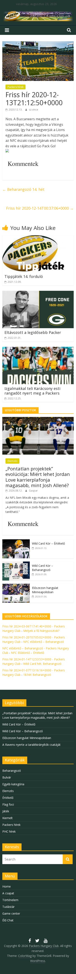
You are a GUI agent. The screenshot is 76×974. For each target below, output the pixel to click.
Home (6, 886)
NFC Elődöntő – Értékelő (27, 653)
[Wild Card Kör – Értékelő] (16, 542)
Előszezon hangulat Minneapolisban (45, 590)
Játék (5, 811)
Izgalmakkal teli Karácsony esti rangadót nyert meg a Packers (32, 391)
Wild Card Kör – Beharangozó (42, 568)
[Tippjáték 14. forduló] (34, 237)
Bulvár (6, 777)
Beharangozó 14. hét (23, 189)
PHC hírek (9, 831)
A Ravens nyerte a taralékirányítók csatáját (31, 745)
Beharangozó (11, 771)
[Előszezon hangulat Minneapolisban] (16, 586)
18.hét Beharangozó (37, 675)
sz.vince (33, 109)
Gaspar (33, 490)
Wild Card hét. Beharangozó (42, 664)
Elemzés (12, 461)
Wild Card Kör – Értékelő (48, 543)
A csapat (8, 893)
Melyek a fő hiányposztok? (41, 631)
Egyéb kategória (13, 784)
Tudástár (8, 907)
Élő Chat (8, 920)
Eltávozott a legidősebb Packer (32, 332)
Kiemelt (7, 818)
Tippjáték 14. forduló (23, 276)
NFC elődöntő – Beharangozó (43, 642)
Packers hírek (15, 87)
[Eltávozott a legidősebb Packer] (38, 293)
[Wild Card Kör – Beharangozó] (16, 564)
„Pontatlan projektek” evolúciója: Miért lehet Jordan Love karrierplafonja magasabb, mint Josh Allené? (37, 476)
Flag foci (8, 804)
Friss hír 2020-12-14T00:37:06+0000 (40, 208)
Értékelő (7, 798)
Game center (11, 913)
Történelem (10, 900)
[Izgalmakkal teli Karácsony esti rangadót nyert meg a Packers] (38, 349)
